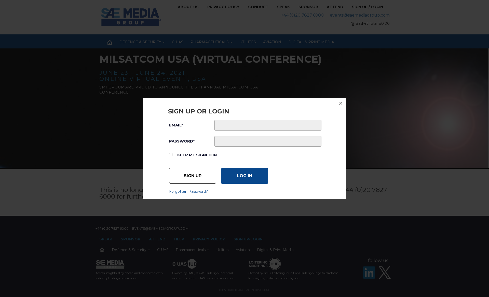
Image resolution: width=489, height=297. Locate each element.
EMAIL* (176, 125)
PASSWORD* (182, 141)
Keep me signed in (197, 154)
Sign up (192, 175)
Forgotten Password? (188, 191)
